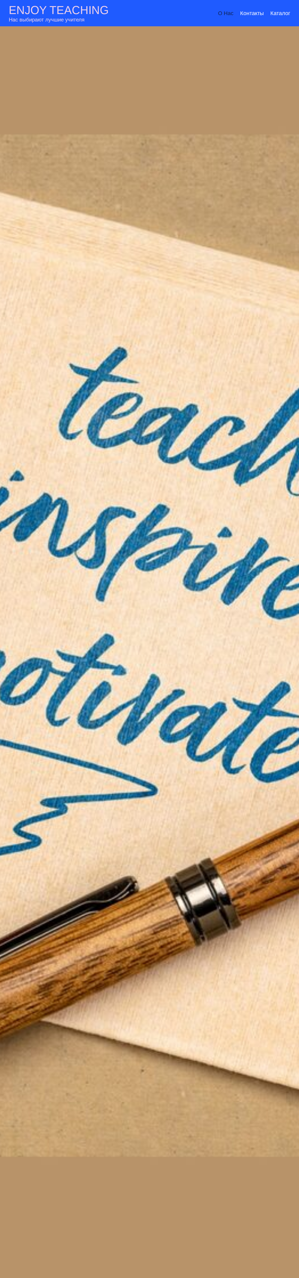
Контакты (252, 13)
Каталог (280, 13)
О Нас (226, 13)
